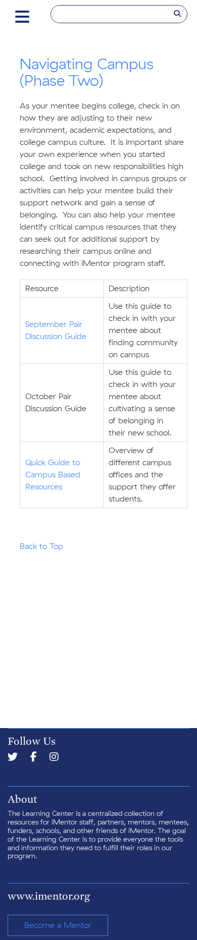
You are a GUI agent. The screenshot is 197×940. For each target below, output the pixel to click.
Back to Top (41, 546)
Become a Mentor (57, 925)
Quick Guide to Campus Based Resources (52, 475)
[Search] (177, 14)
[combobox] (109, 14)
